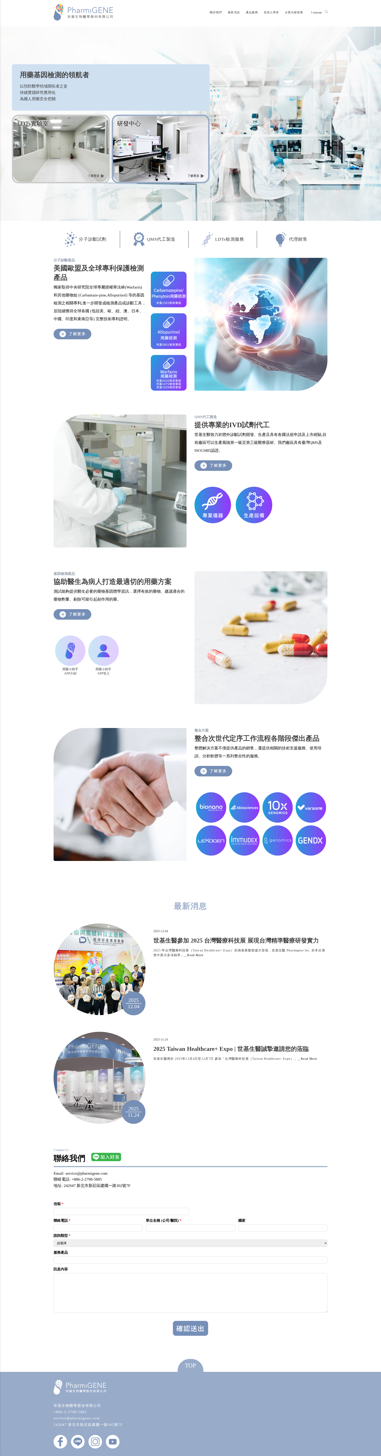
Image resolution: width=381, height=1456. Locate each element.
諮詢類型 (62, 1236)
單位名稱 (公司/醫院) (163, 1220)
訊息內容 (61, 1269)
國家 (241, 1220)
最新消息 (234, 12)
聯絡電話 (62, 1220)
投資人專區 (271, 12)
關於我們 (216, 12)
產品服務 (252, 12)
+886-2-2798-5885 (70, 1412)
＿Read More (193, 955)
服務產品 (61, 1252)
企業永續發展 (294, 12)
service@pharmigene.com (77, 1418)
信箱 (58, 1204)
